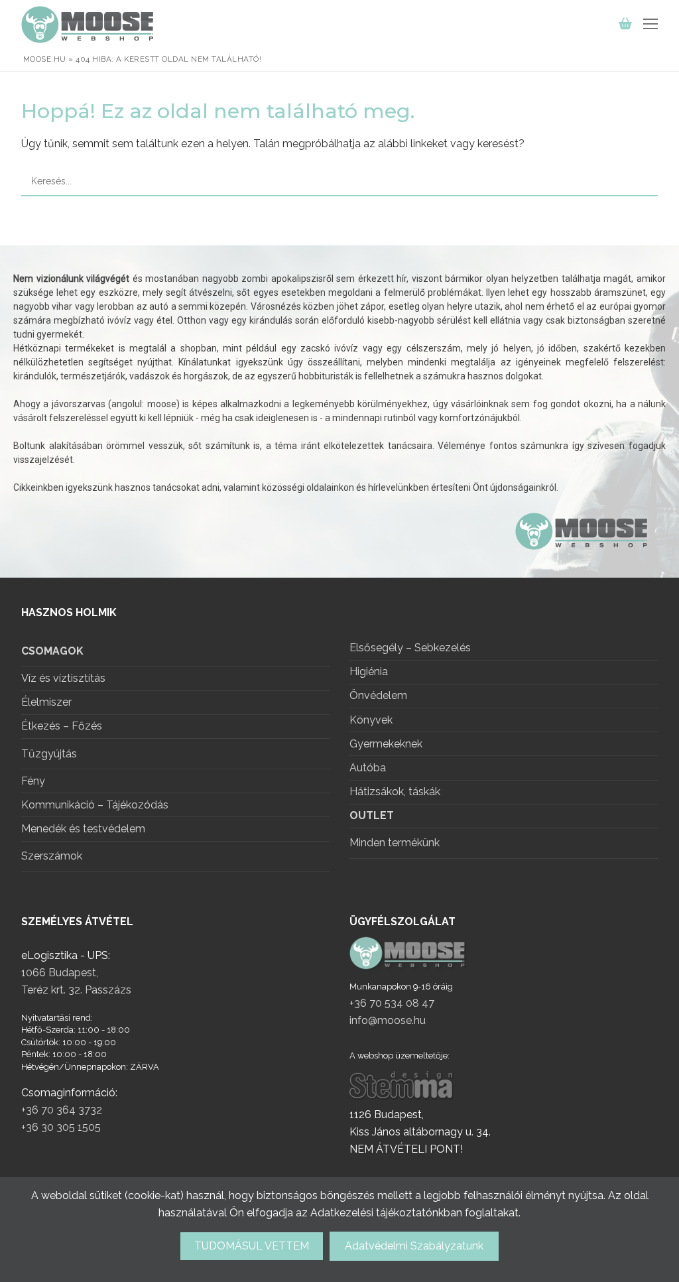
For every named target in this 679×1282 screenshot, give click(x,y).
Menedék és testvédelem (83, 829)
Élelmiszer (46, 702)
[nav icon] (650, 24)
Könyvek (371, 720)
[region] (339, 411)
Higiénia (368, 672)
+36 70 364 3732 (61, 1110)
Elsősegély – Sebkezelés (410, 648)
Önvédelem (378, 696)
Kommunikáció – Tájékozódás (94, 805)
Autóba (367, 768)
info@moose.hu (387, 1020)
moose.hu (44, 59)
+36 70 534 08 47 (391, 1003)
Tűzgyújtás (49, 753)
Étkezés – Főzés (61, 726)
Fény (33, 781)
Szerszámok (51, 856)
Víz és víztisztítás (63, 678)
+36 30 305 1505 (61, 1127)
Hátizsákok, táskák (394, 792)
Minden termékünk (394, 842)
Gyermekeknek (385, 744)
